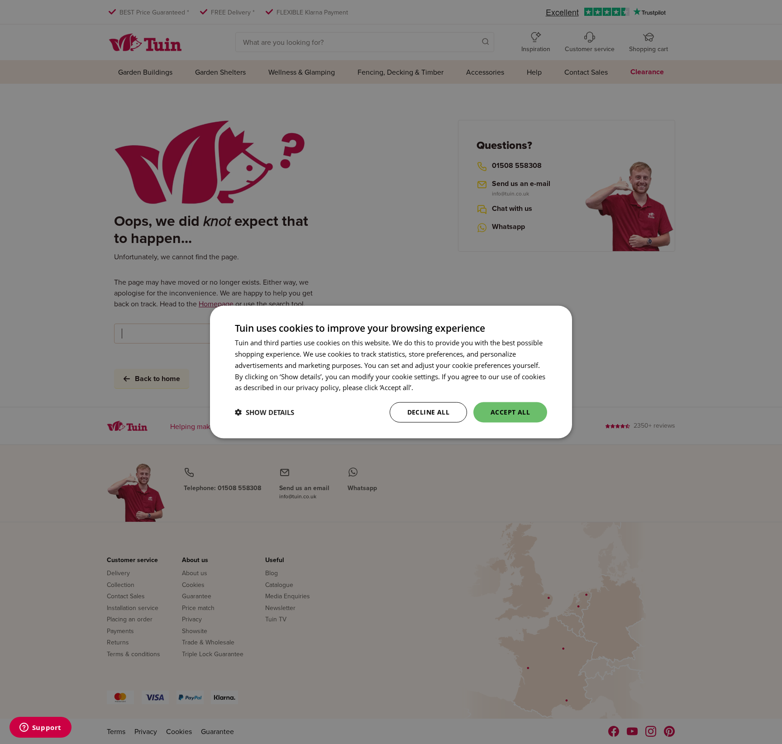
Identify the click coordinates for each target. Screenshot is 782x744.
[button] (264, 412)
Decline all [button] (428, 412)
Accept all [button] (510, 412)
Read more (432, 387)
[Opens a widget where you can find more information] (40, 728)
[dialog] (391, 372)
